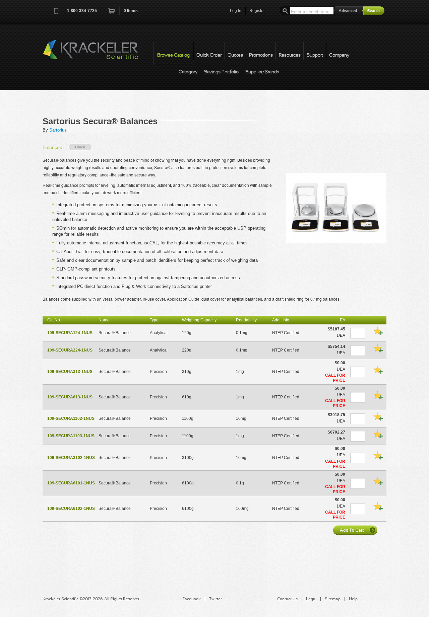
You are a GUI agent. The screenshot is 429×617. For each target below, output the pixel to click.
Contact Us (287, 599)
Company (339, 55)
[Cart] (112, 13)
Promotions (261, 55)
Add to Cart (356, 530)
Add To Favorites (378, 331)
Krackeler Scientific (97, 53)
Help (353, 599)
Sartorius (58, 130)
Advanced (348, 10)
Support (315, 55)
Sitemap (333, 599)
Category (188, 72)
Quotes (235, 55)
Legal (311, 599)
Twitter (215, 599)
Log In (235, 10)
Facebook (191, 599)
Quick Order (209, 55)
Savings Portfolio (221, 72)
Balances (52, 147)
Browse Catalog (173, 55)
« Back (80, 147)
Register (257, 10)
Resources (290, 55)
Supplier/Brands (262, 72)
